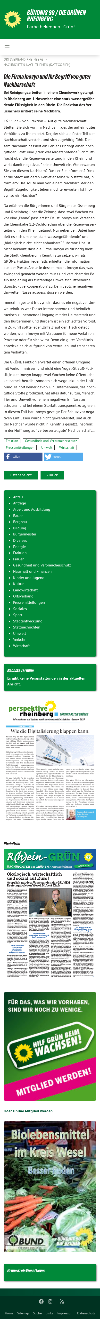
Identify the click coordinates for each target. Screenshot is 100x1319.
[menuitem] (9, 1313)
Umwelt (46, 447)
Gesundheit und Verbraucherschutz (51, 441)
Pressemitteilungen (20, 447)
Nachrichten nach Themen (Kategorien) (37, 65)
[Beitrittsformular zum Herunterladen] (50, 1046)
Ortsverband (23, 596)
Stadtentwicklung (27, 621)
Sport (17, 614)
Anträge (19, 503)
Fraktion (12, 441)
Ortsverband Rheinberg (24, 59)
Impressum (65, 1313)
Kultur (18, 583)
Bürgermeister (24, 534)
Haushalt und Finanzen (32, 571)
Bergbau (20, 521)
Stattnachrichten (26, 627)
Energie (19, 546)
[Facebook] (41, 1301)
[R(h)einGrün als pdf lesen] (50, 914)
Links (49, 1313)
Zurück (52, 474)
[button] (23, 457)
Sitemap (23, 1313)
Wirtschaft (66, 447)
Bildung (19, 528)
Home (9, 1313)
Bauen (18, 515)
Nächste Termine (20, 670)
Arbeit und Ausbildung (31, 509)
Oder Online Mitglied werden (28, 1111)
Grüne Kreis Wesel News (26, 1270)
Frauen (19, 559)
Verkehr (19, 639)
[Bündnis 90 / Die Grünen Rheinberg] (12, 19)
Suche (37, 1313)
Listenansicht (21, 474)
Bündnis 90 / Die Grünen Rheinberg (56, 16)
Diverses (20, 540)
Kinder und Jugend (28, 577)
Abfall (18, 497)
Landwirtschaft (25, 590)
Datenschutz (86, 1313)
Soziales (20, 608)
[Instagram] (50, 1301)
